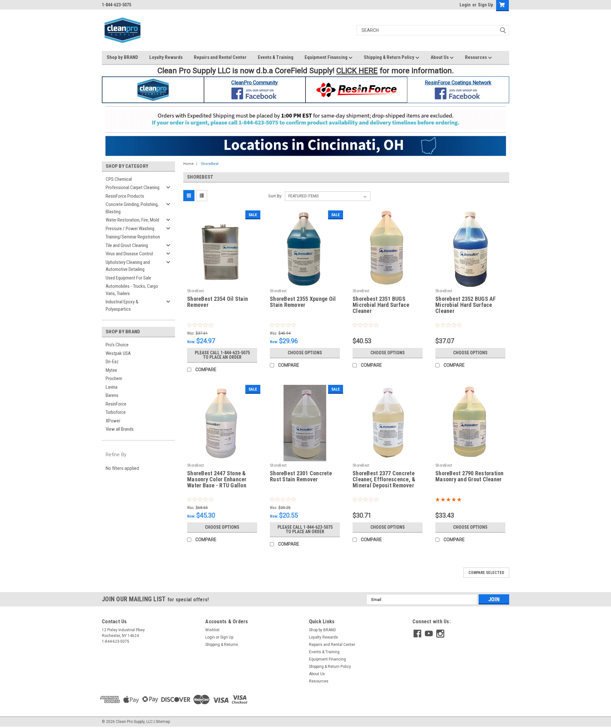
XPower (113, 421)
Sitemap (163, 721)
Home (188, 164)
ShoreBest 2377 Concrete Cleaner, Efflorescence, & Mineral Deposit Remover (384, 479)
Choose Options (305, 352)
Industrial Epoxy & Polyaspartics (122, 305)
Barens (112, 395)
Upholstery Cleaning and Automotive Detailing (128, 265)
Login (465, 4)
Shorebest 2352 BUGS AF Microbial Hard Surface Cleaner (465, 305)
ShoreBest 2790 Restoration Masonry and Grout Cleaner (469, 476)
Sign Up (485, 4)
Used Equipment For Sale (128, 278)
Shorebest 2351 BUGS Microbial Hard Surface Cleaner (381, 305)
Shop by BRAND (122, 57)
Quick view (222, 282)
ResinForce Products (125, 196)
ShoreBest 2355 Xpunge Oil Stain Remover (303, 302)
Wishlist (212, 630)
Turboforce (116, 412)
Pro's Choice (117, 345)
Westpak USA (118, 353)
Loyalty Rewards (166, 57)
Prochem (114, 378)
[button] (153, 90)
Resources (476, 57)
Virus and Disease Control (129, 254)
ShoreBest (209, 164)
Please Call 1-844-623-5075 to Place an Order (222, 355)
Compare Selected (486, 572)
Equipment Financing (326, 57)
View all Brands (120, 429)
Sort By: (275, 196)
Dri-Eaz (112, 361)
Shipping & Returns (221, 644)
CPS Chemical (119, 179)
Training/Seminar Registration (133, 237)
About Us (440, 57)
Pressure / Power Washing (130, 228)
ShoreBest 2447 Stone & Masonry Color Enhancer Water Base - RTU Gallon (217, 479)
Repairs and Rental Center (220, 57)
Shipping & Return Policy (389, 57)
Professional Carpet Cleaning (132, 187)
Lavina (111, 387)
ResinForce (116, 404)
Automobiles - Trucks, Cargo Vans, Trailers (132, 289)
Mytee (111, 370)
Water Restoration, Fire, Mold (132, 220)
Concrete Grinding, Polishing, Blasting (132, 208)
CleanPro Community (254, 83)
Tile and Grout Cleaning (127, 245)
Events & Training (275, 57)
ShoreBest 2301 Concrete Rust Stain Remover (301, 476)
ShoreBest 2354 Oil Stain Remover (217, 302)
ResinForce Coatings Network (458, 83)
